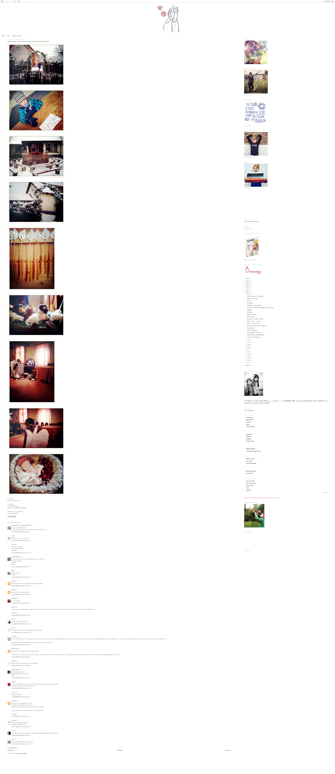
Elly (12, 536)
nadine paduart (15, 669)
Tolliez (248, 424)
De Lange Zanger (257, 401)
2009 (247, 365)
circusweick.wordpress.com (253, 451)
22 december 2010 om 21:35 (20, 632)
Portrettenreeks (307, 401)
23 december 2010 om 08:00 (20, 665)
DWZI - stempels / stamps (253, 323)
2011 (247, 290)
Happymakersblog (251, 471)
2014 (247, 283)
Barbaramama (250, 419)
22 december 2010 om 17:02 (20, 540)
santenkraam (249, 417)
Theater (257, 403)
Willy (12, 570)
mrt (248, 358)
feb (248, 360)
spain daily (249, 461)
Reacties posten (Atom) (21, 753)
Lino (283, 401)
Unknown (13, 700)
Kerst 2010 (249, 303)
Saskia (13, 581)
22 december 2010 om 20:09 (20, 615)
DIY (245, 401)
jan (248, 362)
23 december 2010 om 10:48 (20, 688)
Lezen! (279, 401)
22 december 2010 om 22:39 (20, 644)
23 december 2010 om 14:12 (20, 716)
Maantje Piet (289, 401)
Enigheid (248, 439)
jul (248, 349)
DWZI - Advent (250, 316)
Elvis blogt (271, 401)
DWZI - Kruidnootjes (252, 330)
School (325, 401)
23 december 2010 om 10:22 (20, 678)
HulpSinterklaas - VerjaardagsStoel (256, 334)
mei (248, 353)
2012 (247, 287)
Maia (12, 739)
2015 (247, 281)
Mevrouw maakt (250, 458)
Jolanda (13, 589)
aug (248, 346)
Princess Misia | (250, 426)
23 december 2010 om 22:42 (20, 726)
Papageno (249, 310)
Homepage (119, 750)
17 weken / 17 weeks (252, 298)
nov (248, 340)
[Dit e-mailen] (8, 516)
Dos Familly (249, 473)
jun (248, 351)
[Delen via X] (11, 516)
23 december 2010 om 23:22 (20, 735)
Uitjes (264, 403)
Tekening (252, 403)
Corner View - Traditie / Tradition (255, 319)
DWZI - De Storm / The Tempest (255, 296)
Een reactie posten (12, 747)
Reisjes (315, 401)
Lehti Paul (249, 490)
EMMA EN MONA (250, 449)
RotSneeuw (250, 312)
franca (247, 488)
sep (248, 344)
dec (248, 294)
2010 (247, 292)
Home (3, 35)
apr (248, 355)
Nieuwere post (11, 750)
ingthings (248, 436)
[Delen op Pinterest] (15, 516)
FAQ (8, 35)
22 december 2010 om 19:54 (20, 594)
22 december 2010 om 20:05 (20, 603)
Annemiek (13, 598)
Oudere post (228, 750)
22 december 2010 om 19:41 (20, 585)
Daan (12, 627)
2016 (247, 278)
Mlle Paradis (14, 648)
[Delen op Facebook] (13, 516)
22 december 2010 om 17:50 (20, 552)
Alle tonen (325, 492)
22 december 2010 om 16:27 (20, 532)
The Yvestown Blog (251, 463)
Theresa (16, 513)
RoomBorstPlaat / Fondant (253, 332)
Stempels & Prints (16, 35)
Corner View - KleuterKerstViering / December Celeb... (260, 307)
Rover (320, 401)
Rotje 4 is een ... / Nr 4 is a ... (254, 321)
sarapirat (13, 720)
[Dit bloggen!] (10, 516)
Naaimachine (299, 401)
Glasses (249, 300)
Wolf (267, 403)
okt (248, 342)
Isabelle (13, 661)
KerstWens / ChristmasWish (254, 305)
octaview (248, 422)
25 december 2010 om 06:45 (20, 744)
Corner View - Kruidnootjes (253, 337)
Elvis (266, 401)
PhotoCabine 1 (250, 328)
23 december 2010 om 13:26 (20, 697)
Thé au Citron (249, 485)
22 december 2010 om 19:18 (20, 577)
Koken (276, 401)
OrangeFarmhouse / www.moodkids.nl (21, 525)
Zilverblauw (249, 434)
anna (12, 730)
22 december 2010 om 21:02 (20, 624)
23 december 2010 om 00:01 (20, 657)
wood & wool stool (251, 483)
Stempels (247, 403)
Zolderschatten (250, 441)
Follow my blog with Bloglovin (251, 221)
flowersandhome (15, 556)
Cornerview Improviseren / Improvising (256, 325)
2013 (247, 285)
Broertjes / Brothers (252, 314)
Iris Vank (13, 636)
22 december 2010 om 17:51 (20, 566)
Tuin (260, 403)
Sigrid (12, 681)
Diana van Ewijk (250, 481)
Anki (12, 619)
